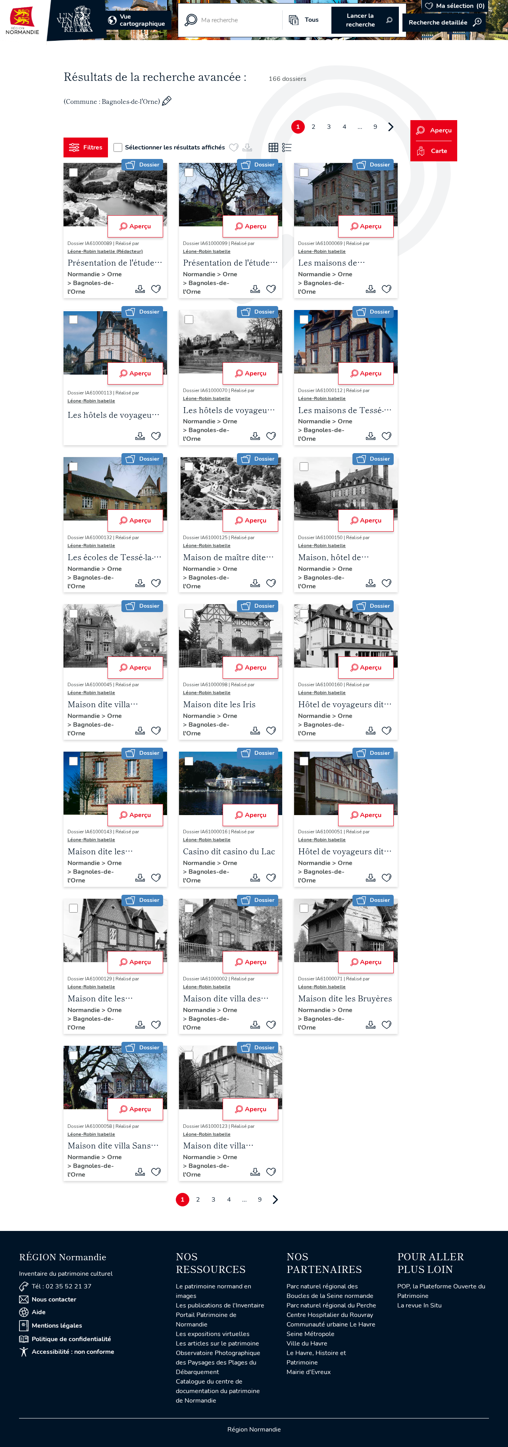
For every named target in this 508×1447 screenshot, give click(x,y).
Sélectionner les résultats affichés (175, 147)
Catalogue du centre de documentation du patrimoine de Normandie (218, 1391)
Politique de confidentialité (71, 1339)
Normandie (84, 274)
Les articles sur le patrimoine (217, 1343)
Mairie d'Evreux (309, 1372)
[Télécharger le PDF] (140, 289)
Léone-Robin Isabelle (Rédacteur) (105, 251)
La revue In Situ (419, 1305)
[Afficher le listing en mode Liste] (287, 147)
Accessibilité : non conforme (73, 1351)
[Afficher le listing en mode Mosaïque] (273, 147)
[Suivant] (391, 127)
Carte (439, 151)
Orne (114, 274)
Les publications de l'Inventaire (220, 1305)
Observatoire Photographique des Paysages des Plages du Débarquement (218, 1362)
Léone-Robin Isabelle (207, 251)
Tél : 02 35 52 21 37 (62, 1286)
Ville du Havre (307, 1343)
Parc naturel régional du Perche (331, 1305)
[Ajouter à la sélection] (156, 289)
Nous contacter (54, 1299)
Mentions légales (57, 1325)
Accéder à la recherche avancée (444, 22)
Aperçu (140, 226)
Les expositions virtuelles (213, 1334)
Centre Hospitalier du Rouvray (330, 1315)
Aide (39, 1312)
